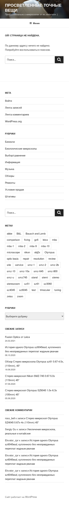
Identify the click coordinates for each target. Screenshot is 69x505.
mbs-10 (45, 246)
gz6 (36, 239)
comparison (13, 239)
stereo (55, 277)
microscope (13, 252)
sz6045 (23, 290)
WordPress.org (13, 121)
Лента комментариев (17, 114)
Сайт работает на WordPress (21, 496)
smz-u (10, 277)
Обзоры (9, 175)
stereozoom (13, 283)
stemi (45, 277)
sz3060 (48, 283)
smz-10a (24, 271)
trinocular (45, 290)
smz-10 (11, 271)
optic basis (13, 258)
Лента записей (13, 107)
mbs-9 (33, 246)
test (34, 290)
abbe (9, 233)
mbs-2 (21, 246)
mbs (54, 239)
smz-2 (42, 264)
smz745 (22, 277)
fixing (27, 239)
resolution (38, 258)
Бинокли (10, 141)
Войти (8, 100)
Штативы (10, 196)
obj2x (37, 252)
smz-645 (38, 271)
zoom (20, 296)
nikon (27, 252)
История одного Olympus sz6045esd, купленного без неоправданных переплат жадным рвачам (31, 444)
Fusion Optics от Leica (17, 337)
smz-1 (31, 264)
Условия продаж (14, 189)
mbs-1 (10, 246)
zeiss (10, 296)
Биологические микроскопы (21, 148)
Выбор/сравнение (15, 155)
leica (45, 239)
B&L (19, 233)
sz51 (27, 283)
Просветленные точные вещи (33, 7)
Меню (36, 23)
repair (26, 258)
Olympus (50, 252)
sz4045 (11, 290)
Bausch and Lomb (36, 233)
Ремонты (10, 182)
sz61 (36, 283)
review (52, 258)
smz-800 (52, 271)
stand (34, 277)
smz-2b (54, 264)
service (19, 264)
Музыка (9, 169)
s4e (9, 264)
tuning (57, 290)
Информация (12, 162)
